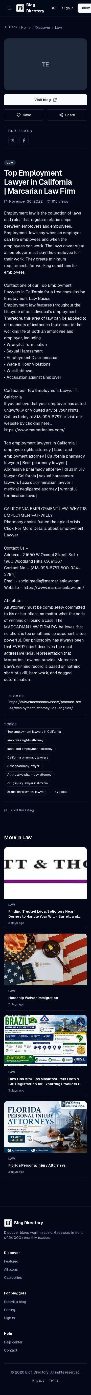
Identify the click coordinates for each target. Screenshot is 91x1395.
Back (13, 27)
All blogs (11, 1269)
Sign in (68, 8)
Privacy (38, 1380)
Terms (54, 1380)
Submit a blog (15, 1301)
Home (26, 27)
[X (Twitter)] (12, 140)
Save (27, 115)
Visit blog (42, 100)
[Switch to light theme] (53, 8)
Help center (13, 1342)
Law (58, 27)
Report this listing (21, 810)
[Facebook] (24, 140)
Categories (13, 1277)
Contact (10, 1350)
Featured (11, 1261)
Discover (42, 27)
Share (70, 115)
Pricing (9, 1310)
